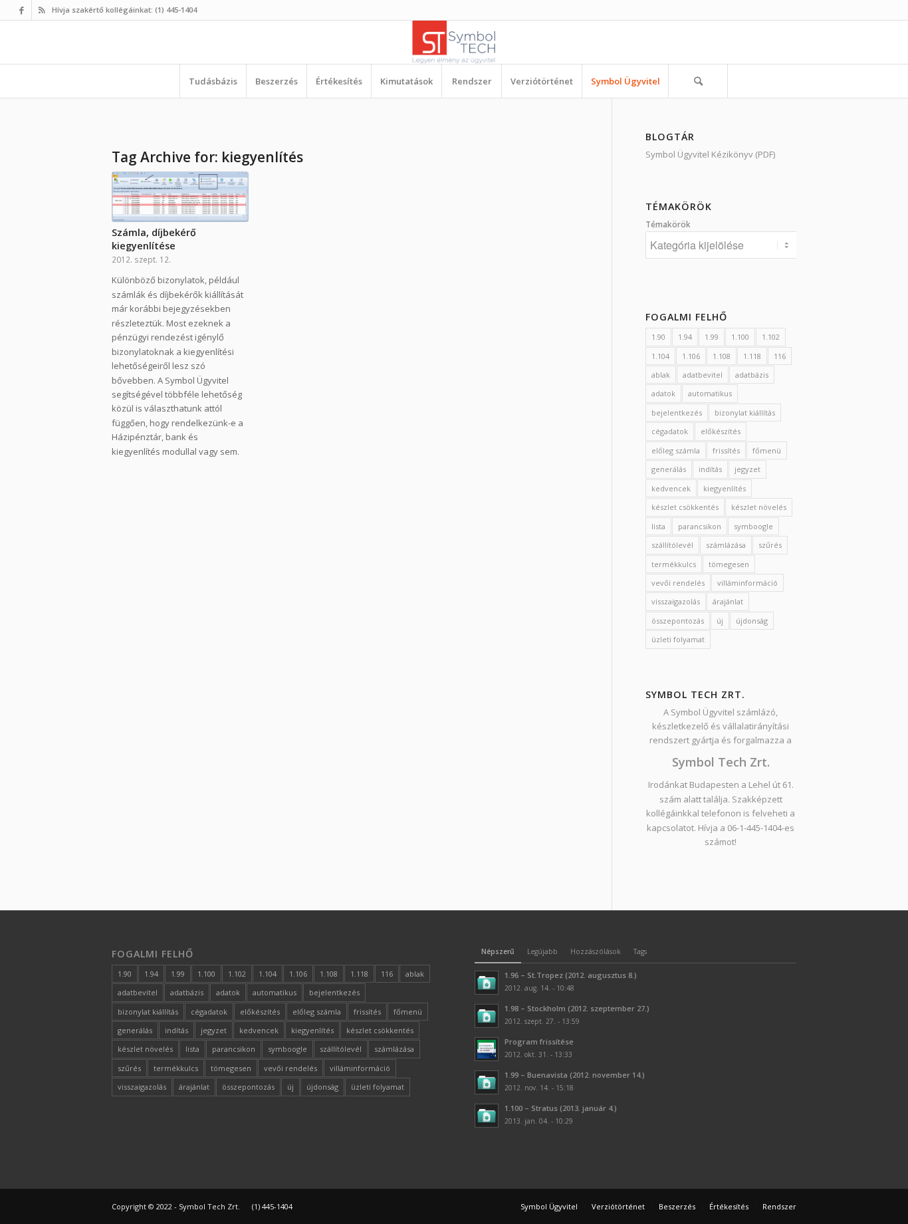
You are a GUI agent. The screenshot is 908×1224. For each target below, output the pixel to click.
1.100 (740, 337)
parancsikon (699, 526)
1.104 (660, 356)
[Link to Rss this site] (42, 10)
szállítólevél (672, 545)
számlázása (726, 545)
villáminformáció (747, 583)
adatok (663, 393)
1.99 (712, 337)
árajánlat (728, 601)
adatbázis (751, 375)
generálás (668, 469)
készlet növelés (758, 507)
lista (658, 526)
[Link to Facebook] (21, 10)
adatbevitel (703, 375)
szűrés (770, 545)
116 (780, 356)
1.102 (771, 337)
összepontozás (677, 621)
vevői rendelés (678, 583)
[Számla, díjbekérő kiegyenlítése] (180, 197)
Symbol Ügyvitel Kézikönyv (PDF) (710, 154)
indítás (710, 469)
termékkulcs (673, 564)
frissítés (726, 450)
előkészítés (720, 431)
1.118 (752, 356)
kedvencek (671, 488)
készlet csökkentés (685, 507)
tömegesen (729, 564)
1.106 (691, 356)
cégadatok (669, 431)
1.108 (722, 356)
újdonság (752, 621)
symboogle (753, 526)
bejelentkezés (676, 413)
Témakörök (668, 224)
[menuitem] (212, 81)
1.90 (658, 337)
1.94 (685, 337)
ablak (660, 375)
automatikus (710, 393)
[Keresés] (698, 81)
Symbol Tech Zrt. (721, 762)
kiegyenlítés (724, 488)
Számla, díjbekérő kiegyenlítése (154, 239)
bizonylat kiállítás (745, 413)
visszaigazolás (675, 601)
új (720, 621)
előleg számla (675, 450)
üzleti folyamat (678, 639)
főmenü (766, 450)
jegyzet (747, 469)
